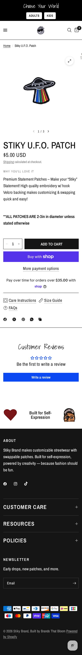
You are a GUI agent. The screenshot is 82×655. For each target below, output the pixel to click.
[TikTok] (29, 484)
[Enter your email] (74, 583)
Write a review (41, 377)
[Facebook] (6, 319)
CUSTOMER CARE (25, 507)
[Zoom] (69, 61)
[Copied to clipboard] (41, 319)
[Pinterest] (24, 319)
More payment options (41, 268)
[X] (15, 319)
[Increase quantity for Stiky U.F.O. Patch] (19, 244)
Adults (34, 16)
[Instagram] (18, 484)
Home (6, 45)
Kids (50, 16)
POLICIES (15, 540)
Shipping (8, 161)
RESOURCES (19, 523)
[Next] (48, 131)
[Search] (69, 30)
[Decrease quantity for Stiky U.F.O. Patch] (6, 244)
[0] (76, 30)
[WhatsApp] (32, 319)
